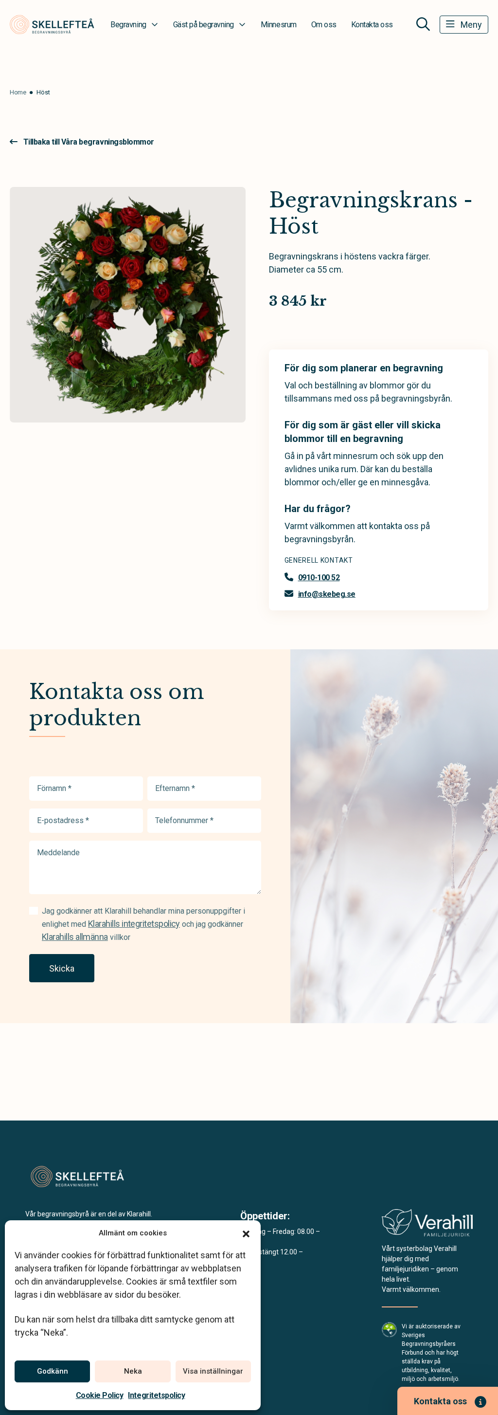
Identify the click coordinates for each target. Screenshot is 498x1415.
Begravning (128, 24)
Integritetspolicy (156, 1395)
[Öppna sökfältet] (423, 24)
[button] (246, 1233)
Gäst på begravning (203, 24)
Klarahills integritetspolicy (134, 924)
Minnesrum (279, 24)
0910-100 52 (319, 577)
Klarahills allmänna (75, 937)
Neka (133, 1371)
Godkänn (52, 1371)
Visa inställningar (213, 1371)
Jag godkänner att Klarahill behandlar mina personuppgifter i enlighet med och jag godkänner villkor (143, 924)
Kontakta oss (372, 24)
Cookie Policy (100, 1395)
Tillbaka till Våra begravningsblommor (88, 142)
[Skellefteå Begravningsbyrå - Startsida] (77, 1176)
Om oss (324, 24)
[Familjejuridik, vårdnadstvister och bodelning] (427, 1226)
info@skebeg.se (327, 594)
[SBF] (389, 1329)
